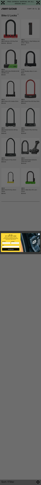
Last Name (12, 241)
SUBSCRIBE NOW (11, 249)
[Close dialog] (39, 234)
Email (3, 245)
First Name (4, 241)
